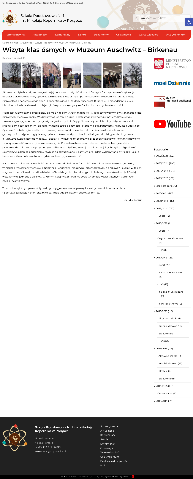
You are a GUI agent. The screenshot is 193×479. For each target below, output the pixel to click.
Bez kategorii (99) (166, 185)
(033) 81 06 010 (49, 3)
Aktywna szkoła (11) (169, 356)
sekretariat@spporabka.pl (70, 3)
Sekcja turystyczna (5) (172, 294)
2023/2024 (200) (165, 163)
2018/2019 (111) (164, 223)
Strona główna (10, 42)
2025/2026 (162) (165, 178)
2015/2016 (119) (164, 348)
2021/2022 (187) (165, 193)
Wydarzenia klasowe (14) (170, 240)
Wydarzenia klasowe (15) (170, 274)
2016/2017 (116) (164, 311)
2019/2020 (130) (165, 208)
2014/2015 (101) (164, 386)
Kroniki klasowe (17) (170, 326)
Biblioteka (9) (166, 333)
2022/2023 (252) (165, 155)
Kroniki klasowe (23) (170, 363)
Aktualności (26, 42)
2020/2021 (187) (165, 201)
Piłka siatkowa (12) (171, 303)
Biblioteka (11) (166, 378)
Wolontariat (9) (167, 393)
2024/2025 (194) (165, 170)
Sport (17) (163, 230)
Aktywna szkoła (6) (169, 318)
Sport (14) (164, 215)
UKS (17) (163, 284)
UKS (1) (162, 250)
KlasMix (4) (164, 371)
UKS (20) (163, 341)
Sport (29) (164, 265)
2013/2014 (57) (164, 401)
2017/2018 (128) (164, 257)
